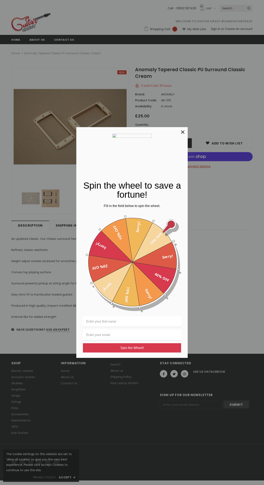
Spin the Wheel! (132, 348)
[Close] (183, 132)
